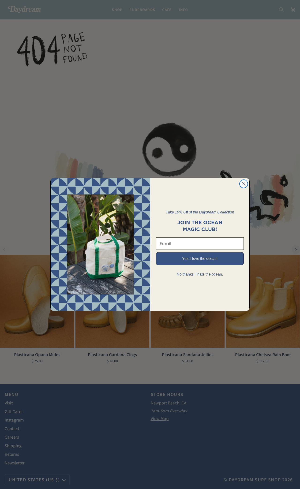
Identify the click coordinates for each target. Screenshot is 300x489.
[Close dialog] (244, 184)
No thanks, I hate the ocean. (200, 274)
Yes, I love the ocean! (200, 259)
